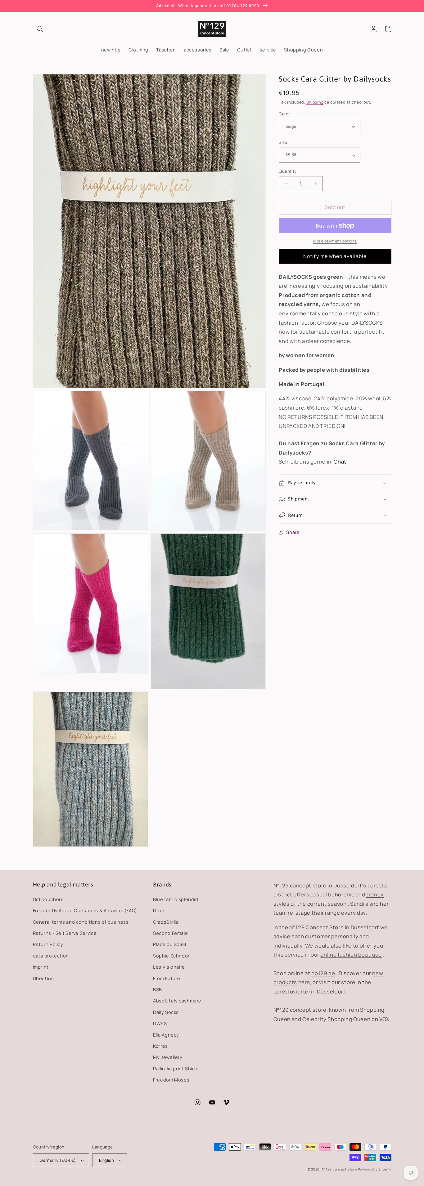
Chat (340, 461)
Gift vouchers (48, 899)
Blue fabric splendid (175, 899)
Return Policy (48, 944)
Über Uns (43, 978)
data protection (51, 956)
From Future (166, 978)
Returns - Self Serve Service (65, 933)
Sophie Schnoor (171, 956)
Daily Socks (166, 1012)
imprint (41, 967)
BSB (157, 989)
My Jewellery (168, 1057)
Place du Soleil (169, 944)
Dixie (158, 910)
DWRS (160, 1023)
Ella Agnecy (166, 1035)
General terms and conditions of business (81, 922)
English (106, 1160)
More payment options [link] (335, 241)
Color (284, 114)
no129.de (323, 973)
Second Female (170, 933)
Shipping (314, 102)
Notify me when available (335, 256)
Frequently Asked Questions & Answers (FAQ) (85, 910)
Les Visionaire (169, 967)
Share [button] (293, 532)
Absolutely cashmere (177, 1000)
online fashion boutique (351, 954)
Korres (160, 1046)
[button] (40, 29)
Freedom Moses (171, 1080)
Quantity (287, 171)
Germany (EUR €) (58, 1160)
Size (283, 142)
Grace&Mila (165, 922)
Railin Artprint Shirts (176, 1068)
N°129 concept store (339, 1169)
